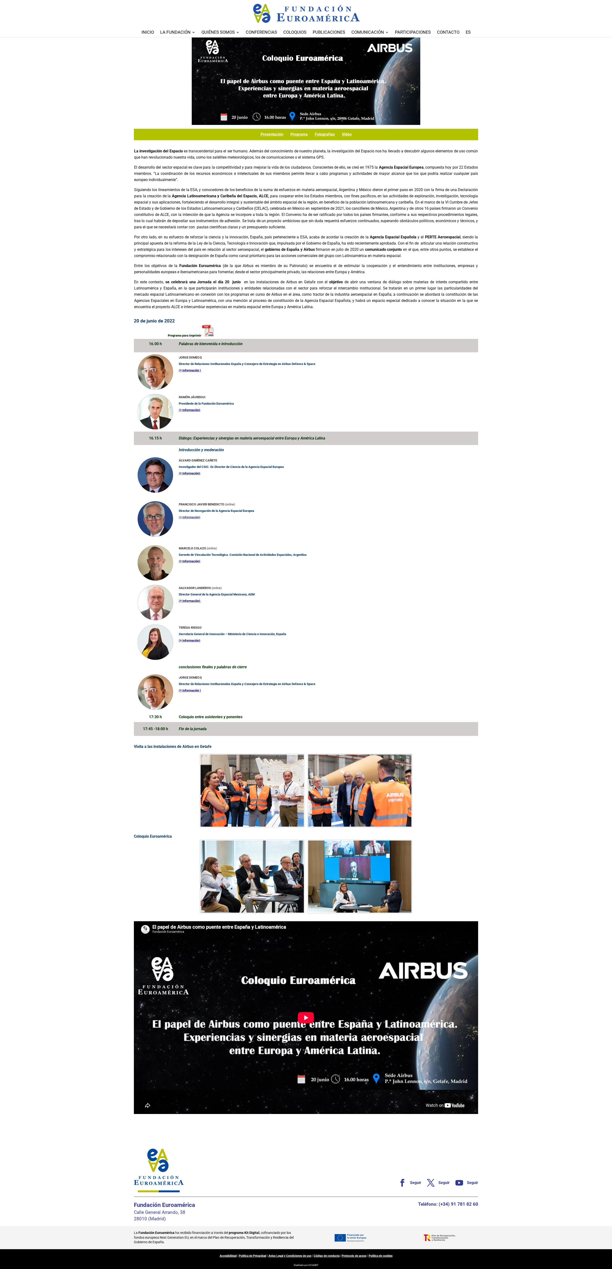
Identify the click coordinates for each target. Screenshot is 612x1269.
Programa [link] (299, 134)
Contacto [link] (448, 33)
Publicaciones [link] (329, 33)
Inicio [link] (148, 33)
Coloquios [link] (294, 33)
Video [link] (347, 134)
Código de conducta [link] (326, 1256)
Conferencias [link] (261, 33)
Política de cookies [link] (381, 1256)
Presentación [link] (272, 134)
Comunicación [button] (367, 33)
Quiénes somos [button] (218, 33)
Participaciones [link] (413, 33)
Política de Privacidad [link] (252, 1256)
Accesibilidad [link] (228, 1256)
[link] (208, 335)
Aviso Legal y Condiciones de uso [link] (289, 1256)
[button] (607, 1234)
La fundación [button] (175, 33)
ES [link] (468, 33)
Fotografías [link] (325, 134)
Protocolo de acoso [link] (354, 1256)
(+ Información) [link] (189, 517)
